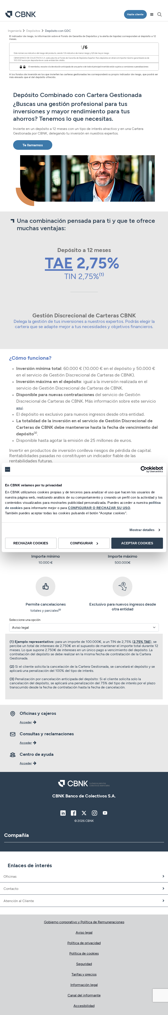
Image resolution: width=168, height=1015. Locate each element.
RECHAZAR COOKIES (30, 543)
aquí (19, 408)
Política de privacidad (84, 943)
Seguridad (84, 964)
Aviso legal (84, 932)
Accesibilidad (84, 1005)
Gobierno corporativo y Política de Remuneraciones (84, 922)
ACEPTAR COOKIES (137, 543)
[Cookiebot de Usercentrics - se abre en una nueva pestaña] (144, 469)
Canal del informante (84, 995)
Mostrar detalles (142, 530)
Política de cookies (84, 953)
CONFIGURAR (81, 543)
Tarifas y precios (84, 974)
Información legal (84, 985)
